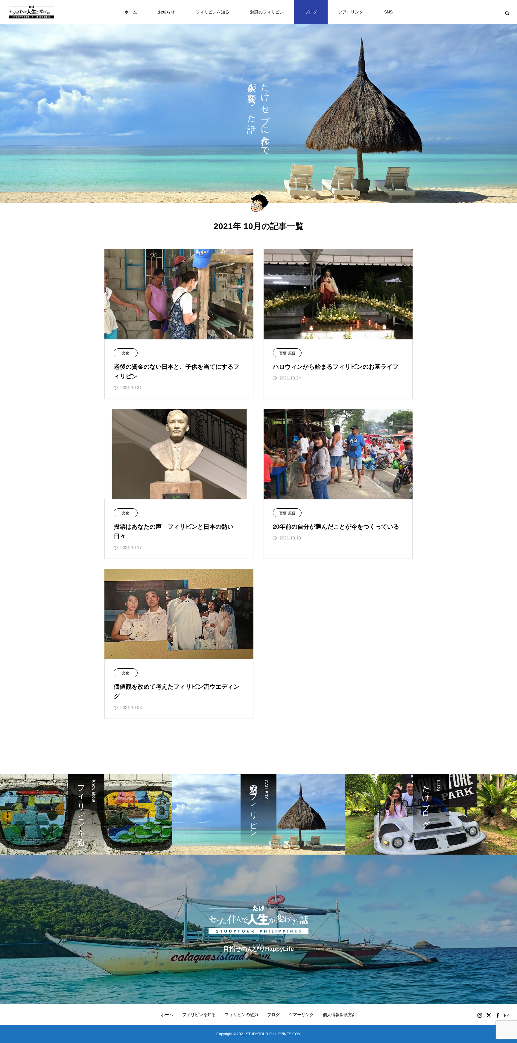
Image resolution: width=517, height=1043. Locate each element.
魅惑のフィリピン (267, 12)
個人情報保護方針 (339, 1014)
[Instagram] (480, 1015)
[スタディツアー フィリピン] (31, 12)
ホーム (130, 12)
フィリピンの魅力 (241, 1014)
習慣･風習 (287, 353)
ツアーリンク (350, 12)
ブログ (311, 12)
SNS (388, 12)
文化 (125, 353)
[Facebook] (498, 1015)
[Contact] (507, 1015)
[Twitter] (489, 1015)
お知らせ (166, 12)
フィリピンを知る (212, 12)
